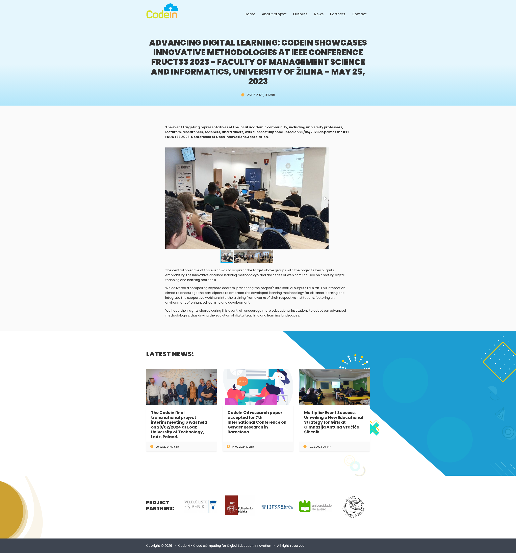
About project (274, 14)
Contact (359, 14)
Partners (337, 14)
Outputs (300, 14)
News (319, 14)
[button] (325, 198)
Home (250, 14)
